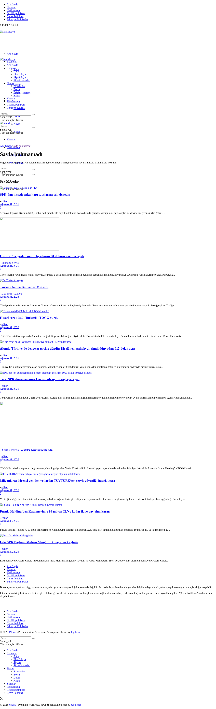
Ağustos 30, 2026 (9, 520)
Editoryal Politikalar (17, 19)
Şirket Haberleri (22, 92)
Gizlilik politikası (16, 13)
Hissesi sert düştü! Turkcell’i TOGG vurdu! (30, 317)
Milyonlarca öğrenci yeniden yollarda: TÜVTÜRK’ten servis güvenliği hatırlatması (57, 480)
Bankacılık (19, 86)
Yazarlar (11, 7)
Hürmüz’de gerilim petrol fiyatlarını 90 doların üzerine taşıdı (42, 256)
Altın (16, 71)
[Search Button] (33, 174)
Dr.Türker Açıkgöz (12, 293)
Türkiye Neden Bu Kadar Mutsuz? (24, 287)
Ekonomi (12, 61)
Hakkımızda (13, 10)
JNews (12, 632)
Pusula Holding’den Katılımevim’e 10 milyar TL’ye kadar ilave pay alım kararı (55, 511)
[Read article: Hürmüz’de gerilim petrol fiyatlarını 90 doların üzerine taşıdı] (108, 234)
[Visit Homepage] (7, 31)
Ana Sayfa (12, 4)
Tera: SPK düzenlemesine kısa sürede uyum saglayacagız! (39, 379)
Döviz (17, 123)
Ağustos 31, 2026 (9, 204)
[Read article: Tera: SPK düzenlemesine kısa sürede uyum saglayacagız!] (108, 372)
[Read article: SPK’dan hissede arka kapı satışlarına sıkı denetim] (108, 188)
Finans (10, 83)
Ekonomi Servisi (10, 262)
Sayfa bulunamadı (21, 145)
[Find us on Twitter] (1, 28)
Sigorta (17, 77)
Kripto (17, 95)
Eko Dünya (20, 74)
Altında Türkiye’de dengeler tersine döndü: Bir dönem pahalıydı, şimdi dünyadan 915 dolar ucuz (67, 348)
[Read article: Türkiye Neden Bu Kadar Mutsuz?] (108, 280)
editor (5, 201)
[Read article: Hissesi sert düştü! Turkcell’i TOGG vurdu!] (108, 311)
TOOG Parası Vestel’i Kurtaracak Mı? (26, 450)
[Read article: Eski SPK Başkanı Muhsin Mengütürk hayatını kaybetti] (108, 535)
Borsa (17, 116)
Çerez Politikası (15, 16)
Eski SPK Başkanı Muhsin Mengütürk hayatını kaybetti (39, 542)
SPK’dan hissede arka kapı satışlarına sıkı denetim (35, 194)
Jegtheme (76, 632)
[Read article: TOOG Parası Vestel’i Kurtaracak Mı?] (108, 423)
